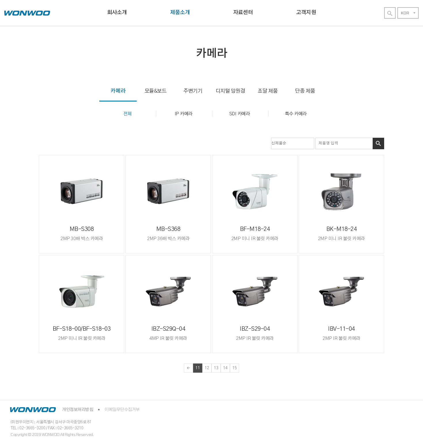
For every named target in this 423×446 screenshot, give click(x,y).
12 (207, 368)
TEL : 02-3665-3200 (28, 428)
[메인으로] (27, 13)
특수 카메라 (296, 114)
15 (234, 368)
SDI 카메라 (239, 114)
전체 (127, 114)
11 (197, 368)
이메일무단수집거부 (122, 409)
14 (225, 368)
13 (216, 368)
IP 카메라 (184, 114)
